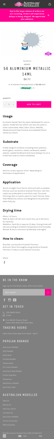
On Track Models (10, 367)
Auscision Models (10, 347)
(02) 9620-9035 (13, 312)
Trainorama (8, 363)
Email (8, 315)
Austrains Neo (9, 387)
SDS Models (8, 351)
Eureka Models (9, 359)
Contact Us (8, 413)
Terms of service (10, 421)
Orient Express (9, 375)
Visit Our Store (9, 409)
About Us (7, 405)
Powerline (7, 379)
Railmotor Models (11, 383)
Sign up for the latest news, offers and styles (23, 286)
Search (6, 401)
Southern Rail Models (12, 371)
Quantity (7, 98)
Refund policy (9, 425)
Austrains (7, 355)
